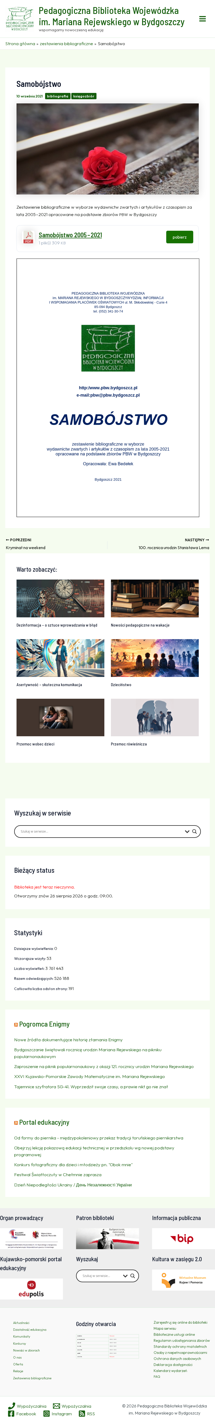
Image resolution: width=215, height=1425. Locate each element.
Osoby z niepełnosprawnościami (180, 1352)
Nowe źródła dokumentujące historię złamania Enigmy (68, 1039)
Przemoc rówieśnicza (129, 743)
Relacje (18, 1371)
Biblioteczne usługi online (174, 1334)
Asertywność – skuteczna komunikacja (49, 684)
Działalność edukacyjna (29, 1330)
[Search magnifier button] (194, 831)
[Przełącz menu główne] (203, 19)
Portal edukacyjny (44, 1122)
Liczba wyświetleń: (29, 968)
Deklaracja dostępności (173, 1364)
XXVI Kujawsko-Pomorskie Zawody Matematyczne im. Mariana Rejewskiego (89, 1076)
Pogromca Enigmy (44, 1023)
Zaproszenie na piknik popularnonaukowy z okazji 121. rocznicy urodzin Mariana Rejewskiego (104, 1066)
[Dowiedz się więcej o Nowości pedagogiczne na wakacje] (155, 598)
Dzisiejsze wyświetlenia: (34, 948)
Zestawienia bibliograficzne (32, 1378)
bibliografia (57, 96)
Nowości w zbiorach (26, 1350)
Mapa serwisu (165, 1328)
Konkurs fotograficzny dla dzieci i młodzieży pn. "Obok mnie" (73, 1164)
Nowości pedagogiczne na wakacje (140, 624)
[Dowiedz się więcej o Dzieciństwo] (155, 657)
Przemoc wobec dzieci (35, 743)
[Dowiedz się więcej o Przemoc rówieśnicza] (155, 716)
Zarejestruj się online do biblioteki (180, 1322)
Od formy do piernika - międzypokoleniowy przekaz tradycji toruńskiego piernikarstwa (98, 1137)
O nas (17, 1357)
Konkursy (19, 1343)
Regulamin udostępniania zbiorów (182, 1340)
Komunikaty (21, 1336)
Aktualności (21, 1323)
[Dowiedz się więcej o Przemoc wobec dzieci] (60, 716)
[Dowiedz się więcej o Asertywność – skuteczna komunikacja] (60, 657)
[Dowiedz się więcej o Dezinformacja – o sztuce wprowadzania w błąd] (60, 598)
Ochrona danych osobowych (177, 1358)
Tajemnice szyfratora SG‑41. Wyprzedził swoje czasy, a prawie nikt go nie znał (91, 1086)
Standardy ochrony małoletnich (180, 1346)
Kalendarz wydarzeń (170, 1370)
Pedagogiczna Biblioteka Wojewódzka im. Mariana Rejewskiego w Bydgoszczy (112, 15)
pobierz (180, 237)
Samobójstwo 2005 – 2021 (70, 235)
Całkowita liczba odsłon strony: (41, 988)
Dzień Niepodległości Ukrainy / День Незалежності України (73, 1184)
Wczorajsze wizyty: (30, 958)
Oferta (18, 1364)
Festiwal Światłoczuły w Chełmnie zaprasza (57, 1174)
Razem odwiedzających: (34, 978)
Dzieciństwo (121, 684)
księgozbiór (83, 96)
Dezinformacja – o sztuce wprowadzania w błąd (57, 624)
